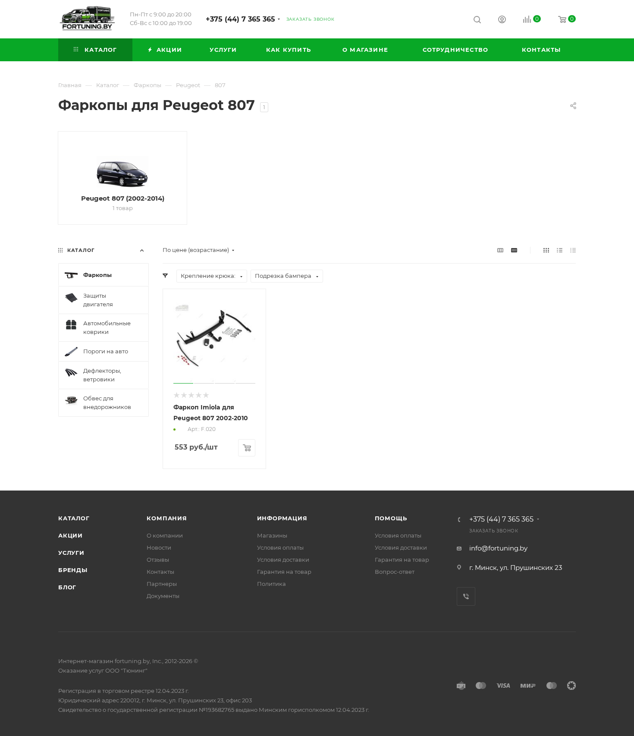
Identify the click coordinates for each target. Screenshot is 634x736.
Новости (159, 547)
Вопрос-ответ (394, 571)
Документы (163, 595)
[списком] (559, 250)
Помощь (391, 518)
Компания (167, 518)
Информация (282, 518)
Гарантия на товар (284, 571)
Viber (466, 596)
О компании (165, 535)
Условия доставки (283, 559)
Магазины (272, 535)
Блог (67, 587)
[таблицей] (573, 250)
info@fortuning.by (498, 548)
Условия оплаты (280, 547)
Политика (271, 583)
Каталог (74, 518)
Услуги (71, 552)
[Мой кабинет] (502, 20)
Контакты (160, 571)
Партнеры (162, 583)
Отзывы (158, 559)
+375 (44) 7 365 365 (240, 19)
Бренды (73, 569)
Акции (70, 535)
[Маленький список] (500, 250)
